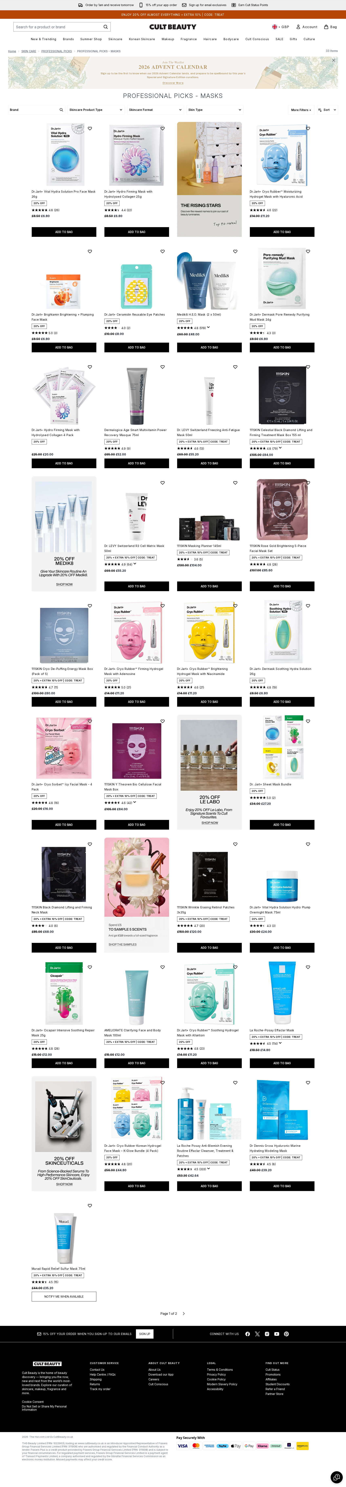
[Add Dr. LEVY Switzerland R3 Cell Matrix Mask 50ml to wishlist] (162, 483)
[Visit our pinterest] (286, 1334)
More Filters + (301, 110)
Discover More (173, 83)
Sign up (144, 1334)
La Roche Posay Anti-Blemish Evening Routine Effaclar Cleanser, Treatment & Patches (205, 1150)
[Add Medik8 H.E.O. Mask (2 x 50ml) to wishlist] (235, 251)
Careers (153, 1379)
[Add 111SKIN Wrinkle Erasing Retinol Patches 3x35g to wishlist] (235, 844)
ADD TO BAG (64, 232)
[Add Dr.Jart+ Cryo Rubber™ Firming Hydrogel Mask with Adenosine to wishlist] (162, 606)
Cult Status (273, 1369)
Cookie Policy (216, 1379)
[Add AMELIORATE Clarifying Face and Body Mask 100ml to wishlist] (162, 967)
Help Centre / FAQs (103, 1374)
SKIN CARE (28, 51)
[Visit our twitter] (257, 1334)
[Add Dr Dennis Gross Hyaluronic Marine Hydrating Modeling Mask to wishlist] (308, 1082)
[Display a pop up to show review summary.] (209, 328)
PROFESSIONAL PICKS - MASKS (173, 95)
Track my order (100, 1389)
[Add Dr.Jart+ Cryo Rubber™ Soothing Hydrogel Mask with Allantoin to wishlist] (235, 967)
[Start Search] (105, 26)
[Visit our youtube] (277, 1334)
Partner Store (274, 1394)
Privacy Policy (216, 1374)
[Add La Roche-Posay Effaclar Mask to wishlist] (308, 967)
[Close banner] (333, 60)
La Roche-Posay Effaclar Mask (272, 1030)
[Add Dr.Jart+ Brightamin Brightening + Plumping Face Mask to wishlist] (90, 251)
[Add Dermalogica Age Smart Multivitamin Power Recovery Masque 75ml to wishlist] (162, 367)
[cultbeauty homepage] (173, 27)
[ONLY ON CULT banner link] (64, 533)
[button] (209, 179)
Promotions (273, 1374)
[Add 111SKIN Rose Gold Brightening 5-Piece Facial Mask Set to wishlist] (308, 483)
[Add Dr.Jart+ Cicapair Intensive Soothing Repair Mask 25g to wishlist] (90, 967)
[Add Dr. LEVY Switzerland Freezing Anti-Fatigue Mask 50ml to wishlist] (235, 367)
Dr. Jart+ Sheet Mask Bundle (270, 784)
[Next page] (184, 1314)
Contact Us (97, 1369)
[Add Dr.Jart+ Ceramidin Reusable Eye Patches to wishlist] (162, 251)
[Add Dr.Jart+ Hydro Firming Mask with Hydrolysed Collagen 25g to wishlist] (162, 128)
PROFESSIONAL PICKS (56, 51)
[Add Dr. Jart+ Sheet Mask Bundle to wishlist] (308, 721)
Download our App (161, 1374)
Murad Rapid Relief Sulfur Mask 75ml (59, 1268)
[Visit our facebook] (247, 1334)
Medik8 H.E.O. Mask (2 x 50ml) (199, 314)
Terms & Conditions (220, 1369)
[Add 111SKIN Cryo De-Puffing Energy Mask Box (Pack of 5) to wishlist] (90, 606)
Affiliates (271, 1379)
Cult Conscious (158, 1384)
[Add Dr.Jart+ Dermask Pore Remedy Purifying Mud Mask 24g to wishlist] (308, 251)
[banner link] (136, 895)
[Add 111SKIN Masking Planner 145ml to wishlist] (235, 483)
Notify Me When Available (64, 1296)
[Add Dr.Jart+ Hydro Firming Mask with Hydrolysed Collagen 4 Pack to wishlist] (90, 367)
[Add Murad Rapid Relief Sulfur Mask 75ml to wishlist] (90, 1205)
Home (12, 51)
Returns (95, 1384)
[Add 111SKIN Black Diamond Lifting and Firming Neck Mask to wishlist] (90, 844)
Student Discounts (278, 1384)
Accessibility (215, 1389)
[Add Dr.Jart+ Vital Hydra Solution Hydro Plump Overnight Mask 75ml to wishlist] (308, 844)
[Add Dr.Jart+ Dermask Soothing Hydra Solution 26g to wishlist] (308, 606)
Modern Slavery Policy (222, 1384)
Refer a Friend (275, 1389)
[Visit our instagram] (267, 1334)
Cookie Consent (33, 1401)
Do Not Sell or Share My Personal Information (44, 1408)
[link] (306, 27)
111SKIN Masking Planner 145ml (199, 546)
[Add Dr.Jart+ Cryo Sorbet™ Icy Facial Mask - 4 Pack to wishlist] (90, 721)
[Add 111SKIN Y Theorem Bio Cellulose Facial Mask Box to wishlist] (162, 721)
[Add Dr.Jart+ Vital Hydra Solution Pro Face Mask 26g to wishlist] (90, 128)
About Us (154, 1369)
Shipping (96, 1379)
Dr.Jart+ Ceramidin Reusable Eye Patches (134, 314)
